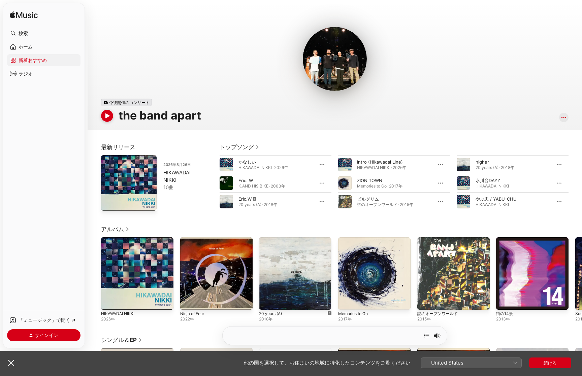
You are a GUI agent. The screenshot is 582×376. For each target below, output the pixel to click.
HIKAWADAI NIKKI (119, 240)
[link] (239, 147)
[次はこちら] (427, 335)
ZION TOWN (369, 180)
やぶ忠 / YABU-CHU (496, 199)
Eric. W (245, 180)
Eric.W (245, 199)
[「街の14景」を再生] (504, 301)
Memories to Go (355, 240)
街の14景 (505, 240)
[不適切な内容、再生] (226, 201)
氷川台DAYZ (488, 180)
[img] (24, 15)
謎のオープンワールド (439, 240)
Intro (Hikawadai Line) (380, 162)
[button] (43, 33)
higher (482, 162)
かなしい (247, 162)
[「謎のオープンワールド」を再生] (426, 301)
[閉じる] (11, 363)
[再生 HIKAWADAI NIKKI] (109, 202)
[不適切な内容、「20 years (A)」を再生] (267, 301)
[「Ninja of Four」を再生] (189, 301)
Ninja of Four (193, 240)
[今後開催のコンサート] (126, 102)
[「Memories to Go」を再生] (347, 301)
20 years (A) (272, 240)
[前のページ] (213, 183)
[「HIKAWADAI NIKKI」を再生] (109, 301)
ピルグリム (368, 199)
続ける (550, 363)
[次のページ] (575, 183)
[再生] (107, 116)
